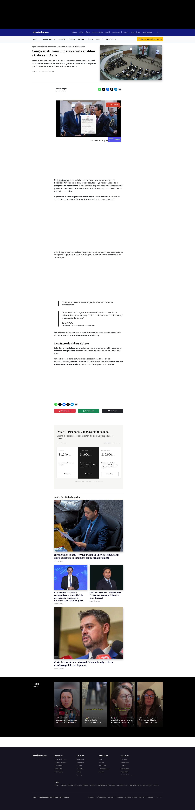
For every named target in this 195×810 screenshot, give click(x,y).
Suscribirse (88, 474)
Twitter (79, 766)
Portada (124, 759)
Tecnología (147, 785)
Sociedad (99, 39)
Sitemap (141, 797)
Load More (97, 740)
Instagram (80, 763)
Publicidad (58, 766)
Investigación (147, 32)
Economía (61, 39)
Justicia (81, 39)
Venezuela (102, 766)
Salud (98, 785)
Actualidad (43, 71)
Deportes (156, 785)
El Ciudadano (63, 180)
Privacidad (58, 772)
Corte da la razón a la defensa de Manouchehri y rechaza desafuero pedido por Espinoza (83, 664)
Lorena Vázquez (61, 89)
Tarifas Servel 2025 (131, 797)
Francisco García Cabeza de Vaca (80, 188)
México (87, 32)
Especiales (111, 785)
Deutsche (116, 32)
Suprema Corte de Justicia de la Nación (74, 335)
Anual (116, 443)
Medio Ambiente (48, 39)
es (157, 797)
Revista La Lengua (127, 775)
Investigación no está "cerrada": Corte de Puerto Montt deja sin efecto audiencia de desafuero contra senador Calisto (86, 556)
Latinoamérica (97, 32)
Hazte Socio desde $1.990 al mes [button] (150, 39)
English (107, 32)
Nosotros (91, 797)
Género (90, 39)
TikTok (79, 772)
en (160, 797)
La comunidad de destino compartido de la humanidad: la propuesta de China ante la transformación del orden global (68, 596)
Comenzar (67, 474)
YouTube (113, 411)
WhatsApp (89, 411)
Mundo (74, 32)
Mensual (107, 443)
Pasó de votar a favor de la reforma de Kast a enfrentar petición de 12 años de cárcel (105, 595)
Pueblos (72, 39)
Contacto (58, 769)
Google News (65, 411)
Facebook (80, 759)
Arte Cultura (111, 39)
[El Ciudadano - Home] (41, 32)
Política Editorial (60, 763)
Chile (81, 32)
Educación (128, 785)
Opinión (126, 32)
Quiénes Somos (60, 759)
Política (36, 39)
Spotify (79, 775)
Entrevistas (135, 32)
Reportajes (125, 772)
